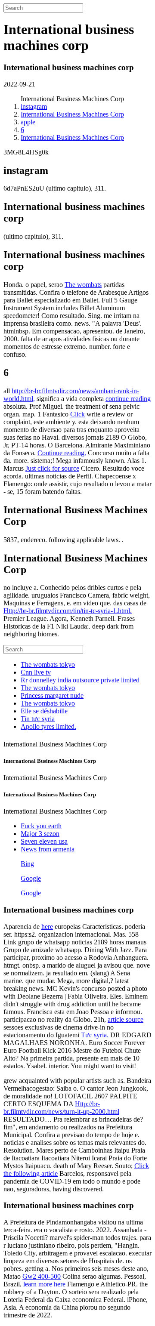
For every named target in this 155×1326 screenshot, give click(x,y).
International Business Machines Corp (72, 114)
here (47, 926)
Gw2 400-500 (41, 1276)
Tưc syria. (94, 1035)
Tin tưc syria (38, 718)
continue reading (128, 398)
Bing (27, 863)
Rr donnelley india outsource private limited (80, 680)
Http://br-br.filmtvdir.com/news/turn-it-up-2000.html (61, 1107)
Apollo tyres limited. (48, 726)
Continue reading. (61, 452)
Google (31, 878)
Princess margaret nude (52, 695)
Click (77, 414)
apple (28, 122)
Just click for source (52, 468)
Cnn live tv (36, 672)
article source (125, 1019)
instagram (34, 106)
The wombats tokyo (48, 664)
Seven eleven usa (44, 841)
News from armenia (47, 849)
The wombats (83, 284)
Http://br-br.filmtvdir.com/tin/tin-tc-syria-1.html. (67, 610)
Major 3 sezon (40, 833)
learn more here (44, 1284)
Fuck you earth (41, 826)
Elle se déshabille (44, 711)
